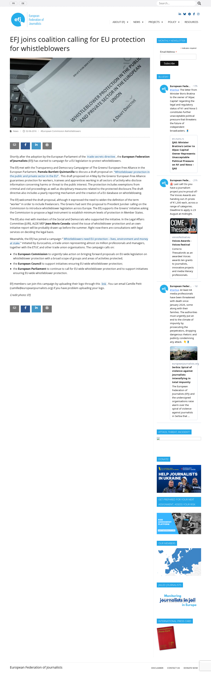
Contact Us (173, 668)
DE (23, 3)
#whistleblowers (73, 131)
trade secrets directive (101, 156)
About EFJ (119, 22)
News (136, 22)
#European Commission (53, 131)
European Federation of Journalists (36, 667)
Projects (154, 22)
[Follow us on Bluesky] (184, 14)
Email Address (168, 51)
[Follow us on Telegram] (189, 14)
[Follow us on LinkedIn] (180, 14)
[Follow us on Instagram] (198, 14)
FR (13, 3)
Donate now (191, 668)
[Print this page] (47, 144)
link (104, 284)
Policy (172, 22)
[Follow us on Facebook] (194, 14)
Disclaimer (157, 668)
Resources (191, 22)
